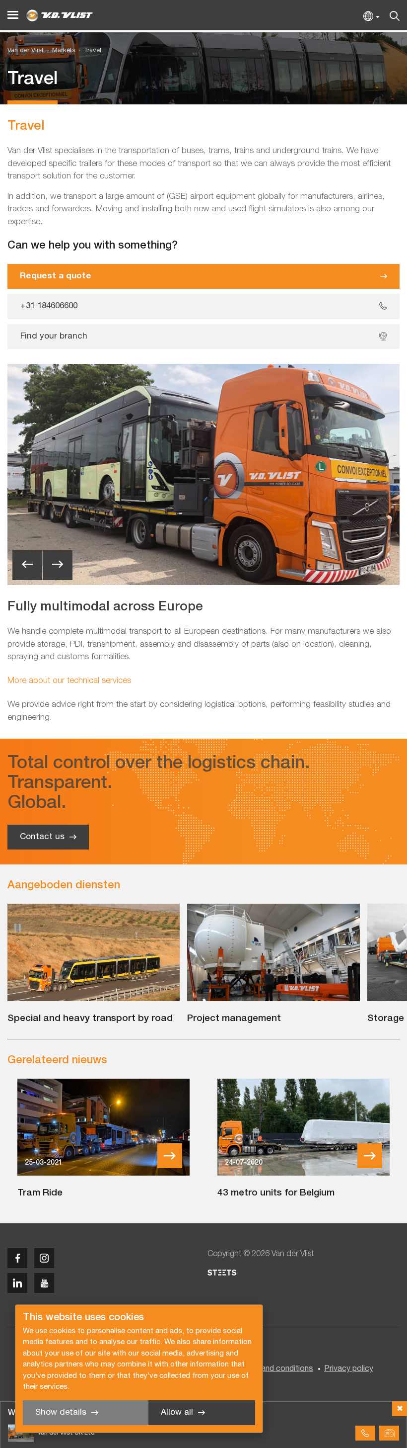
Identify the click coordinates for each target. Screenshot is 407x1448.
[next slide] (57, 565)
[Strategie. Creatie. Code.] (221, 1273)
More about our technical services (69, 680)
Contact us (42, 837)
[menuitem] (59, 51)
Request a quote (55, 276)
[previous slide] (27, 565)
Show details (60, 1412)
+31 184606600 (48, 306)
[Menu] (12, 15)
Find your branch (53, 336)
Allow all (177, 1412)
